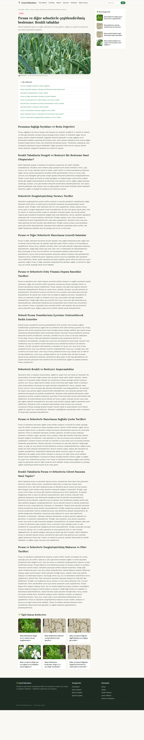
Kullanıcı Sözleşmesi (107, 698)
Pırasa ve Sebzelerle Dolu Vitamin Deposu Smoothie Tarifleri (39, 100)
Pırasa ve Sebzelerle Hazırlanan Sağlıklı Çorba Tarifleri (37, 110)
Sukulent (66, 3)
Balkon (59, 3)
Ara (123, 3)
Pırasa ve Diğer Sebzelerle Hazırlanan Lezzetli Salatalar (38, 96)
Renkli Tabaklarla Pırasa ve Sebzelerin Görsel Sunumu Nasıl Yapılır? (42, 114)
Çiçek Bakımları (29, 3)
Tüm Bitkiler (43, 3)
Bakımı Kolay (83, 3)
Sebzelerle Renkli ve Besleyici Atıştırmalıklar (34, 107)
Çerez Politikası (106, 695)
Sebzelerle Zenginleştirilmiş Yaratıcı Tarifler (34, 93)
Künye (103, 687)
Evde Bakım (76, 687)
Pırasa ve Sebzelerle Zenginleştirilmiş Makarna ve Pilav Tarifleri (40, 117)
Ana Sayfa (21, 9)
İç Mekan (52, 3)
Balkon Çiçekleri (77, 692)
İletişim (103, 690)
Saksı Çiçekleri (76, 690)
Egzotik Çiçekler (77, 695)
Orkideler (74, 3)
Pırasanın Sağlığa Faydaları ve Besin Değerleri (35, 86)
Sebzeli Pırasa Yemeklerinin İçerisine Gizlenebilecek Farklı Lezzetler (42, 103)
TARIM (21, 13)
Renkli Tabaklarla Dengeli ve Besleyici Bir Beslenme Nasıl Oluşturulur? (42, 89)
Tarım (27, 9)
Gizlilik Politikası (106, 692)
